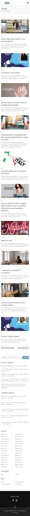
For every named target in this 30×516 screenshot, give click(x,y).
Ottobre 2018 (4, 464)
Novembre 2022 (19, 443)
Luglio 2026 (4, 434)
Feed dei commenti (5, 484)
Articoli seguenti (23, 348)
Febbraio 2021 (18, 453)
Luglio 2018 (4, 467)
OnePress (23, 510)
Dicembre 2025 (18, 434)
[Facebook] (13, 500)
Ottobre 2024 (18, 439)
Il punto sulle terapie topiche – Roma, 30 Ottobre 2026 (14, 366)
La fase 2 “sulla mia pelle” (10, 336)
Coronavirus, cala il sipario (10, 73)
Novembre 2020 (5, 455)
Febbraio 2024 (18, 441)
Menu (27, 2)
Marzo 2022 (4, 448)
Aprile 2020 (3, 457)
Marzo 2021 (4, 453)
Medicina (17, 474)
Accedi (2, 482)
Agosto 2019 (18, 460)
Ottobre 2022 (4, 446)
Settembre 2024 (5, 441)
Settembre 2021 (19, 450)
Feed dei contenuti (19, 482)
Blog (2, 36)
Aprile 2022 (17, 446)
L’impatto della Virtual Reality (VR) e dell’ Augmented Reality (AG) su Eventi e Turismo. (14, 137)
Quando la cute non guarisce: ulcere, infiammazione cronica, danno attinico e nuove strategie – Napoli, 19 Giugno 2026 (13, 385)
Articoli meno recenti (7, 348)
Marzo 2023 (4, 443)
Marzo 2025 (4, 436)
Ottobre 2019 (4, 460)
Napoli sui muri (6, 240)
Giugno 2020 (18, 455)
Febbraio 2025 (18, 436)
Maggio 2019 (4, 462)
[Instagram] (17, 500)
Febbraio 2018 (18, 467)
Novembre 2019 (19, 457)
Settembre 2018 (19, 464)
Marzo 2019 (18, 462)
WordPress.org (18, 484)
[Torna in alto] (15, 507)
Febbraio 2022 (18, 448)
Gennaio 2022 (4, 450)
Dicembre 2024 (4, 439)
